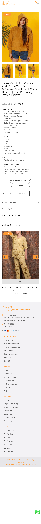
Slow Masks (8, 357)
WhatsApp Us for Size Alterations (20, 180)
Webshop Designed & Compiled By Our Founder (20, 464)
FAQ (5, 391)
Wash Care (8, 411)
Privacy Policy (9, 421)
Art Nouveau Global (11, 384)
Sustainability (9, 380)
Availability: (6, 209)
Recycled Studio (10, 377)
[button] (20, 281)
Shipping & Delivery (11, 404)
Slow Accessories (10, 354)
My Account (8, 414)
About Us (7, 370)
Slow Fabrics (8, 350)
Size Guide (20, 185)
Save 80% (7, 361)
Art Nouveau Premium (12, 347)
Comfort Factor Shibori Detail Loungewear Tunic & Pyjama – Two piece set (20, 289)
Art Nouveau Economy (12, 343)
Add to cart (21, 193)
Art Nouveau (8, 340)
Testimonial (11, 451)
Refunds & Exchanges (12, 407)
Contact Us (8, 374)
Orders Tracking (9, 417)
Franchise (7, 387)
